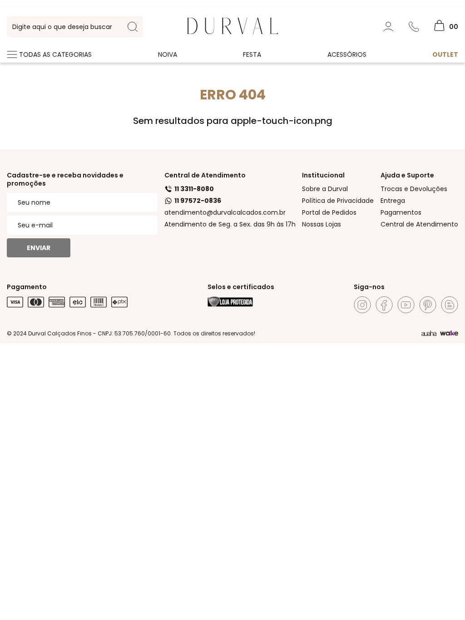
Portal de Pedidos (329, 212)
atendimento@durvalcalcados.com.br (225, 212)
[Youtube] (406, 304)
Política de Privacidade (338, 200)
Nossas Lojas (321, 224)
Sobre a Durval (325, 188)
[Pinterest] (427, 304)
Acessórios (346, 54)
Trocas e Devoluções (414, 188)
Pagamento (27, 287)
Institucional (323, 175)
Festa (252, 54)
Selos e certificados (241, 287)
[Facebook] (384, 304)
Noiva (167, 54)
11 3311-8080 (194, 189)
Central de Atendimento (205, 175)
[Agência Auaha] (428, 333)
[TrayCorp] (449, 333)
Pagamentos (401, 212)
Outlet (445, 54)
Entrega (393, 200)
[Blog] (449, 304)
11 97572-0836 (197, 201)
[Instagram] (362, 304)
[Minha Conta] (388, 26)
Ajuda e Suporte (407, 175)
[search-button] (132, 26)
